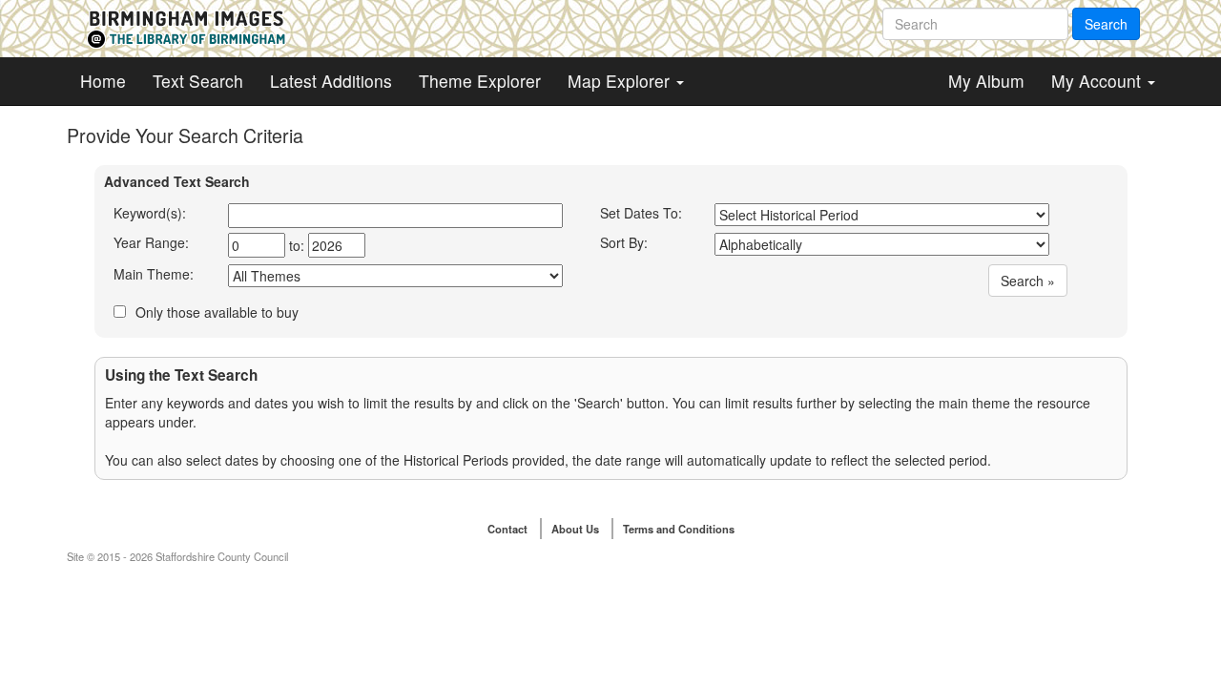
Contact (507, 528)
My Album (986, 81)
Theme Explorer (480, 81)
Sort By (622, 242)
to (294, 245)
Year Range (149, 242)
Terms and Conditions (679, 528)
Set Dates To (639, 212)
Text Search (198, 81)
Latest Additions (331, 81)
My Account (1098, 81)
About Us (575, 528)
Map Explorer (621, 81)
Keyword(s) (148, 212)
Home (103, 81)
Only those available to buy (217, 312)
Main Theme (152, 273)
